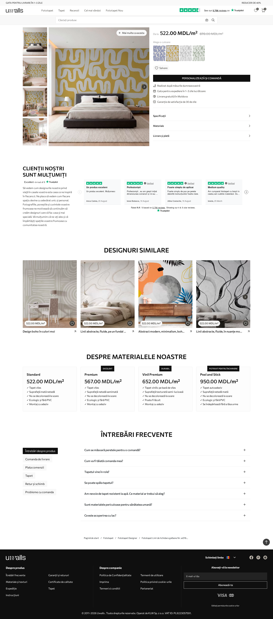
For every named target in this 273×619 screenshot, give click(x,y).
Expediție (11, 588)
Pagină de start (91, 538)
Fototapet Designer (127, 538)
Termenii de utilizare (151, 575)
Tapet (51, 588)
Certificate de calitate (60, 581)
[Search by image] (206, 20)
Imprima (104, 581)
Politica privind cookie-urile (156, 581)
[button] (144, 86)
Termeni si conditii (110, 588)
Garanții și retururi (58, 575)
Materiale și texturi (16, 581)
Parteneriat (146, 588)
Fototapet (108, 538)
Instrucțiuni (12, 595)
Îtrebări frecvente (15, 575)
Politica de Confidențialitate (115, 575)
